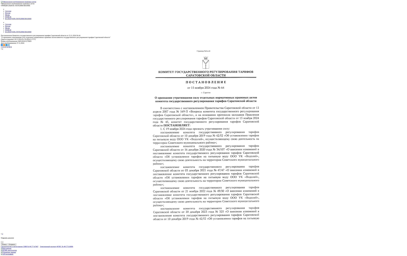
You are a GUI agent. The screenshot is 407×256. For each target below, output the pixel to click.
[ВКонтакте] (2, 45)
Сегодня (8, 11)
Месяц (7, 15)
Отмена (4, 244)
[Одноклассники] (4, 45)
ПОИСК (8, 17)
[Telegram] (9, 45)
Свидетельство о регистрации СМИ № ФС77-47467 (19, 246)
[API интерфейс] (7, 254)
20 (5, 47)
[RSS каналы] (6, 248)
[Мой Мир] (6, 45)
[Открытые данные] (8, 252)
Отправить (12, 244)
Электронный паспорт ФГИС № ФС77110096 (56, 246)
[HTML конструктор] (9, 250)
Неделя (7, 13)
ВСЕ (10, 47)
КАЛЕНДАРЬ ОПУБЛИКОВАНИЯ (18, 19)
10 (3, 47)
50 (7, 47)
